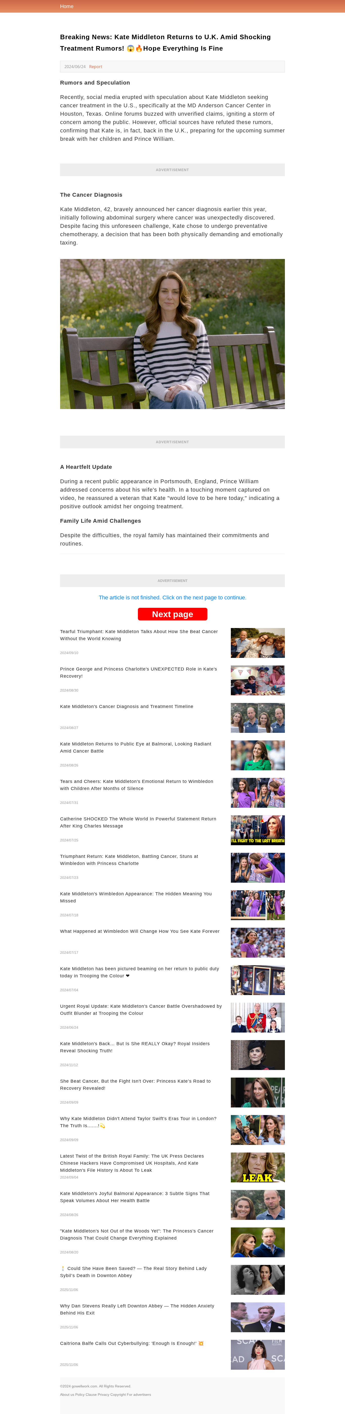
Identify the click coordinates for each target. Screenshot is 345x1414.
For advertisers (139, 1394)
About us (67, 1394)
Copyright (118, 1394)
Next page (172, 614)
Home (66, 6)
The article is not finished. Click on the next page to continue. (173, 597)
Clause (91, 1394)
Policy (80, 1394)
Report (95, 66)
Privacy (103, 1394)
